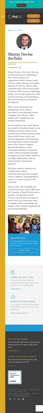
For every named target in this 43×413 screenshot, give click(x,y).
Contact (33, 16)
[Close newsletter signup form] (40, 2)
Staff (19, 30)
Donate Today (24, 250)
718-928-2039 (12, 67)
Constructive (24, 396)
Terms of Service (24, 393)
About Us (11, 30)
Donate (33, 21)
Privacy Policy (12, 393)
